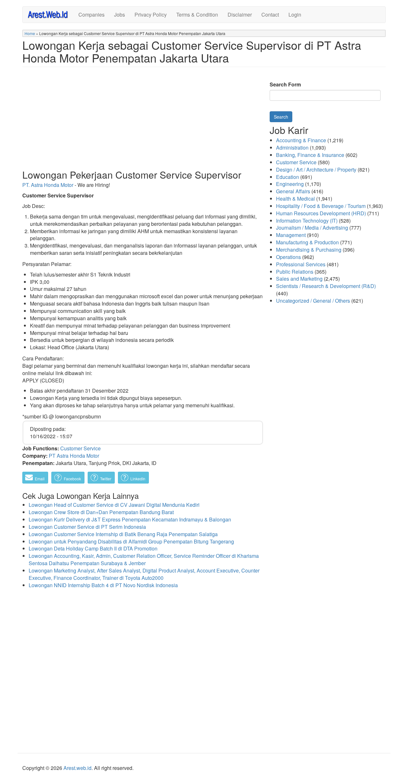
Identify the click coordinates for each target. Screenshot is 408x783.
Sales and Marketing (299, 278)
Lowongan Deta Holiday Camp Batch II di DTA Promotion (93, 548)
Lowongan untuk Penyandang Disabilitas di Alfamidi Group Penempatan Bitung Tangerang (131, 541)
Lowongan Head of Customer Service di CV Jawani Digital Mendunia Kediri (114, 504)
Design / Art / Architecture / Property (316, 169)
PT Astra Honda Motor (74, 455)
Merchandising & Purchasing (308, 249)
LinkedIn (137, 478)
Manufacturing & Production (307, 242)
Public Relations (294, 271)
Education (287, 177)
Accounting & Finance (301, 140)
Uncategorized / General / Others (313, 300)
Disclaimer (240, 14)
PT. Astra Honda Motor (47, 184)
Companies (91, 14)
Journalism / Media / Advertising (312, 227)
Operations (288, 257)
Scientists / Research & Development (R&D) (326, 286)
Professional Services (300, 264)
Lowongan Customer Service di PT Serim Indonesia (87, 526)
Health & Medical (295, 198)
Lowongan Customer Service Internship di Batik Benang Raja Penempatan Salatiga (123, 534)
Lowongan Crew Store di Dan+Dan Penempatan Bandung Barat (101, 512)
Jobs (119, 14)
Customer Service (80, 448)
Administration (292, 147)
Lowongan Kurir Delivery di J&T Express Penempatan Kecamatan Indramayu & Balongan (130, 519)
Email (39, 478)
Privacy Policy (151, 14)
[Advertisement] (142, 123)
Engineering (290, 184)
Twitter (105, 478)
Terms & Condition (197, 14)
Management (291, 235)
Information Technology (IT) (307, 220)
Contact (270, 14)
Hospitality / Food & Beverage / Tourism (321, 206)
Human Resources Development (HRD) (321, 213)
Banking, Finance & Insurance (310, 155)
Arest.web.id (77, 768)
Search (281, 117)
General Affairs (293, 191)
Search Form (285, 84)
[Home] (50, 14)
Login (294, 14)
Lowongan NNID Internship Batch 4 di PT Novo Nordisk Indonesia (103, 585)
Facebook (72, 478)
